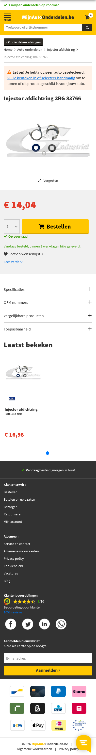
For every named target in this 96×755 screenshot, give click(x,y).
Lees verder (12, 262)
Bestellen (58, 226)
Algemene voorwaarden (21, 551)
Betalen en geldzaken (19, 499)
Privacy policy (14, 558)
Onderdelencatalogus (24, 42)
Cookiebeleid (13, 566)
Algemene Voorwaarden (34, 749)
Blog (7, 580)
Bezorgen (10, 507)
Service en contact (17, 544)
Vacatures (11, 573)
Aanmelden (47, 670)
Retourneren (13, 514)
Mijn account (13, 521)
